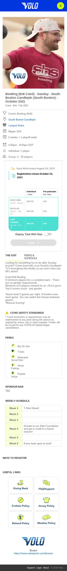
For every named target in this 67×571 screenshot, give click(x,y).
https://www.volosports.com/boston (33, 553)
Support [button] (31, 568)
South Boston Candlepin (22, 119)
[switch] (48, 234)
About (46, 568)
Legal (39, 568)
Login (31, 242)
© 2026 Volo (57, 568)
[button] (33, 257)
